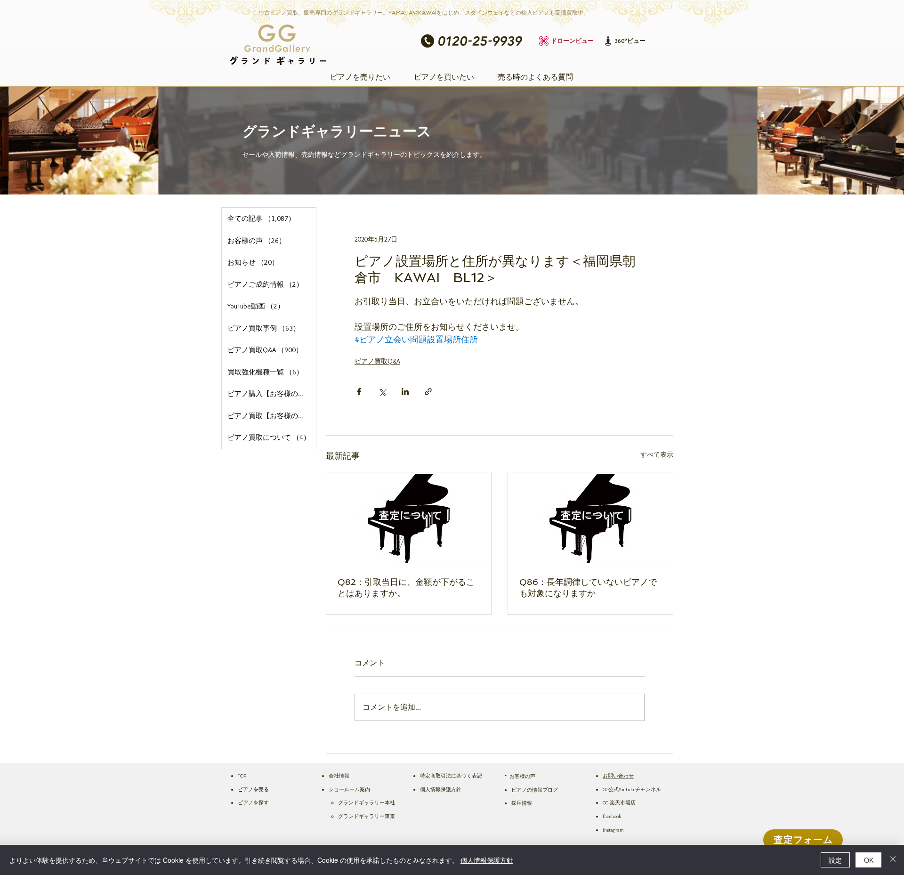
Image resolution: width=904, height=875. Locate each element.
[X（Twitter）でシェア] (382, 391)
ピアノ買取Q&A (377, 361)
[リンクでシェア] (428, 391)
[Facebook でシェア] (359, 391)
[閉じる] (892, 859)
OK (868, 860)
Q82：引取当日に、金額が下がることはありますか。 (406, 587)
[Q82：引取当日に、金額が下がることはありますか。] (408, 518)
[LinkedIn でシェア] (405, 391)
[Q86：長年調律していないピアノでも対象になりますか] (590, 518)
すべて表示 (656, 454)
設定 (835, 860)
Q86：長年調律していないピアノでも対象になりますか (588, 587)
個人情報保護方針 (486, 860)
